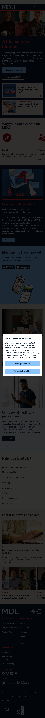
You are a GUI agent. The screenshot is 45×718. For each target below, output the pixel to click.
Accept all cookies (22, 371)
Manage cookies (22, 364)
